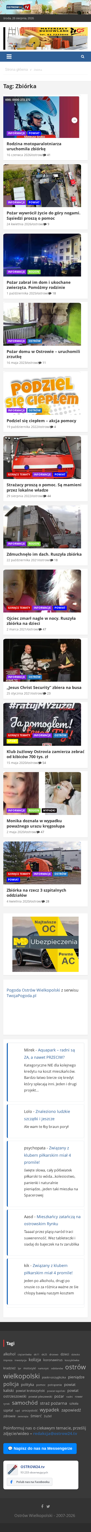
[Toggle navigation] (9, 57)
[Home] (16, 70)
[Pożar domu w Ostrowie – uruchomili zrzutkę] (42, 324)
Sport (12, 741)
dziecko (75, 1354)
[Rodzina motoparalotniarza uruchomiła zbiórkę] (42, 116)
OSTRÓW (35, 341)
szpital (8, 1410)
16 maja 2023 (16, 363)
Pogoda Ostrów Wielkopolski (33, 990)
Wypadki (49, 810)
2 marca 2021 (17, 629)
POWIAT (34, 133)
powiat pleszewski (40, 1396)
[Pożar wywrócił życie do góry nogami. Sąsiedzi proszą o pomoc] (42, 185)
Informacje (16, 133)
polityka (27, 1384)
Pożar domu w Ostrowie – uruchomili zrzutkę (43, 354)
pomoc (41, 1385)
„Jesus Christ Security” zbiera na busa (44, 687)
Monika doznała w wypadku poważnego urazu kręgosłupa (36, 823)
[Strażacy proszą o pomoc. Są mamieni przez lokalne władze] (42, 457)
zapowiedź (71, 1410)
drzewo (53, 1354)
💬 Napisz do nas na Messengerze (40, 1448)
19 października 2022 (22, 427)
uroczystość (30, 1410)
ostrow (37, 155)
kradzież (9, 1368)
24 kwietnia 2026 (19, 224)
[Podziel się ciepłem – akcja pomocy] (42, 393)
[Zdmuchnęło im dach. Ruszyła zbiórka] (42, 526)
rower (79, 1396)
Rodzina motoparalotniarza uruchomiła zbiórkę (34, 146)
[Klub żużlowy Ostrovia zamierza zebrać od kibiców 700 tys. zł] (42, 724)
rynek (6, 1403)
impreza (7, 1360)
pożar (59, 1396)
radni (69, 1396)
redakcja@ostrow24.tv (55, 1433)
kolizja (35, 1359)
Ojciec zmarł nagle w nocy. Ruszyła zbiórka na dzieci (41, 621)
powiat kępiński (56, 1391)
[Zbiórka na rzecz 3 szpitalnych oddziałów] (42, 862)
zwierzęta (23, 1416)
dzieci (65, 1354)
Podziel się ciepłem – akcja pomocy (41, 420)
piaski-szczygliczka (54, 1377)
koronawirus (53, 1360)
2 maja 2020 (16, 832)
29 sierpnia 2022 (19, 496)
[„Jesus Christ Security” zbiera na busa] (42, 660)
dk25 (44, 1354)
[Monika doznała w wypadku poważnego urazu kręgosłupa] (42, 793)
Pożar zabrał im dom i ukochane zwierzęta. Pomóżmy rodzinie (39, 285)
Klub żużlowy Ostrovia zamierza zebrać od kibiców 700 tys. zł (45, 754)
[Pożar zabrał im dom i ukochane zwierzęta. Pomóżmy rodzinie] (42, 255)
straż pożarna (53, 1403)
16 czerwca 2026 (19, 155)
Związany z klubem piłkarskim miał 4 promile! (47, 1155)
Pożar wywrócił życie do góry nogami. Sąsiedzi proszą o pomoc (43, 215)
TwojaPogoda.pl (21, 995)
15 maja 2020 (16, 763)
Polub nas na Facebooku (32, 1482)
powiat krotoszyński (30, 1391)
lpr (19, 1368)
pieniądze (76, 1376)
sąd (17, 1410)
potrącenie (55, 1385)
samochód (25, 1402)
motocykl (29, 1368)
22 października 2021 (22, 560)
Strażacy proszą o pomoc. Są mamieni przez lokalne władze (44, 487)
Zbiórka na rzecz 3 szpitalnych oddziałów (36, 892)
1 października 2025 (21, 293)
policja (11, 1384)
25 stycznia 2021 (19, 693)
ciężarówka (25, 1354)
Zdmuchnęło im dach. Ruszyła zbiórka (44, 554)
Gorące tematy (19, 474)
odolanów (57, 1368)
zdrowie (9, 1416)
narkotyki (43, 1368)
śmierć (36, 1416)
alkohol (9, 1354)
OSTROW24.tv (33, 1466)
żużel (48, 1416)
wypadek (49, 1409)
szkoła (73, 1404)
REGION (34, 272)
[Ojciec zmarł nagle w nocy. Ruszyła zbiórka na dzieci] (42, 590)
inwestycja (21, 1360)
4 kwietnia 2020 (18, 901)
